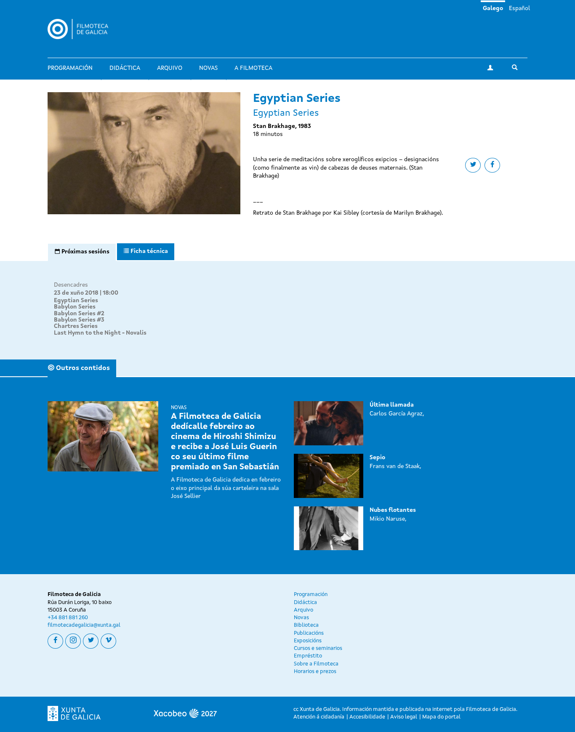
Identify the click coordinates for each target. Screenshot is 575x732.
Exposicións (308, 641)
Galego (493, 8)
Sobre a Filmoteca (316, 664)
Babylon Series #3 (79, 320)
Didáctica (124, 68)
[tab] (82, 252)
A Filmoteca (253, 68)
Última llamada (392, 405)
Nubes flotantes (393, 510)
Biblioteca (306, 625)
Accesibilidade (367, 717)
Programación (70, 68)
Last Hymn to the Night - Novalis (100, 333)
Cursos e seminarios (318, 648)
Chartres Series (76, 326)
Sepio (377, 457)
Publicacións (309, 633)
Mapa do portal (441, 717)
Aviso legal (403, 717)
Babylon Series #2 (79, 314)
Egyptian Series (76, 300)
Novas (208, 68)
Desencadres (71, 285)
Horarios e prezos (315, 671)
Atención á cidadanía (318, 717)
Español (519, 8)
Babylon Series (75, 307)
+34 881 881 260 (68, 617)
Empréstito (308, 656)
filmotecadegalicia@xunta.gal (84, 625)
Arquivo (169, 68)
